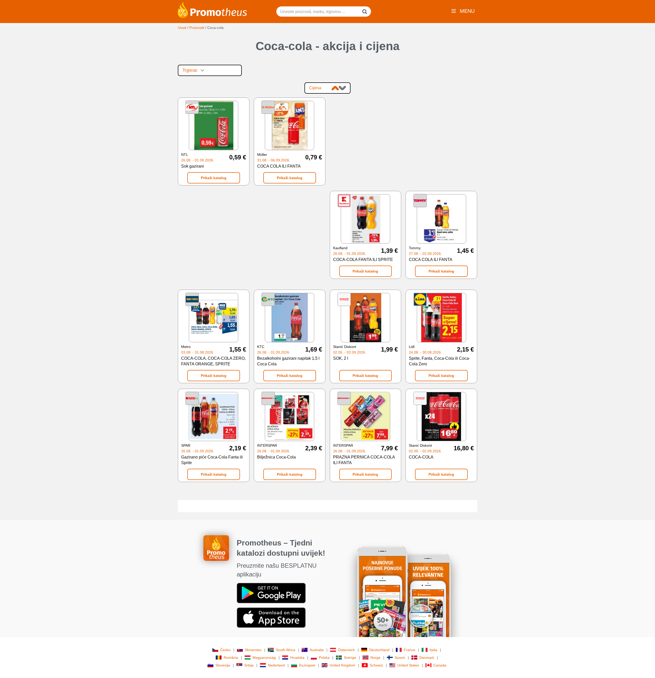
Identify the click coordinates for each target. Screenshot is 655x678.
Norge (375, 657)
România (231, 657)
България (307, 665)
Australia (317, 650)
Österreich (346, 650)
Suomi (400, 657)
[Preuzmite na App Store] (271, 617)
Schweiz (376, 665)
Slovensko (253, 650)
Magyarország (264, 657)
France (409, 650)
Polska (324, 657)
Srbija (249, 665)
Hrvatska (297, 657)
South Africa (285, 650)
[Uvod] (212, 9)
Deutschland (379, 650)
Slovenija (222, 665)
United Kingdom (342, 665)
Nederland (276, 665)
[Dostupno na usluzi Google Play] (271, 593)
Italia (433, 650)
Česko (225, 650)
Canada (439, 665)
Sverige (350, 657)
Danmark (426, 657)
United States (408, 665)
